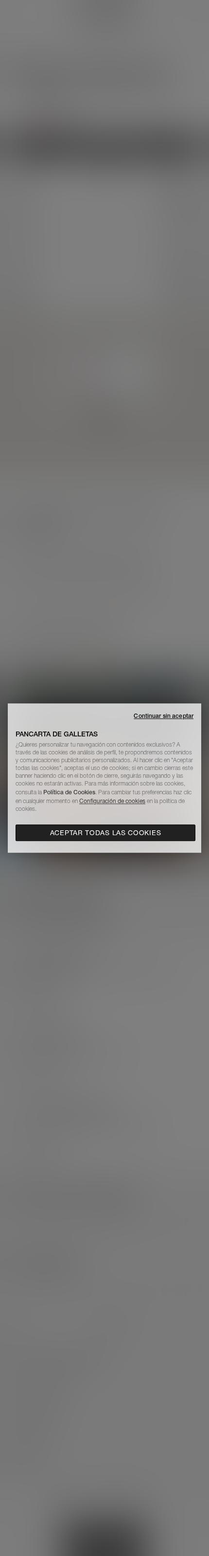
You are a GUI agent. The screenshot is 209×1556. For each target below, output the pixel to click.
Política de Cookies (69, 792)
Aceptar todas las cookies (105, 832)
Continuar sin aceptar (163, 715)
